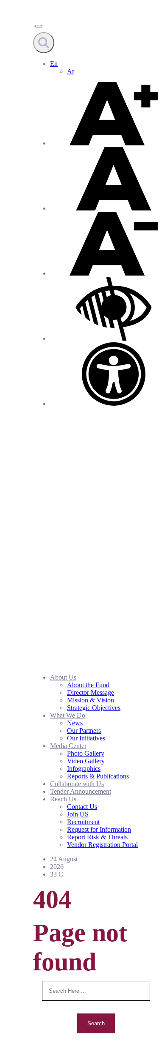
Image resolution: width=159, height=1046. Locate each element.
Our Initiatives (86, 738)
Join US (78, 814)
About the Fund (88, 684)
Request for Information (99, 829)
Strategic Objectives (93, 707)
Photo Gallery (85, 753)
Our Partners (84, 730)
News (75, 722)
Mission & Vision (90, 700)
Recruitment (83, 821)
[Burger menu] (38, 26)
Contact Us (82, 806)
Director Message (90, 692)
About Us (63, 677)
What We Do (67, 715)
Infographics (83, 768)
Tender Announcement (80, 791)
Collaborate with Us (77, 783)
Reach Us (63, 799)
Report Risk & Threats (97, 837)
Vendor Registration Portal (102, 844)
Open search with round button (43, 42)
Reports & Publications (98, 776)
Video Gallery (86, 761)
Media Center (68, 745)
